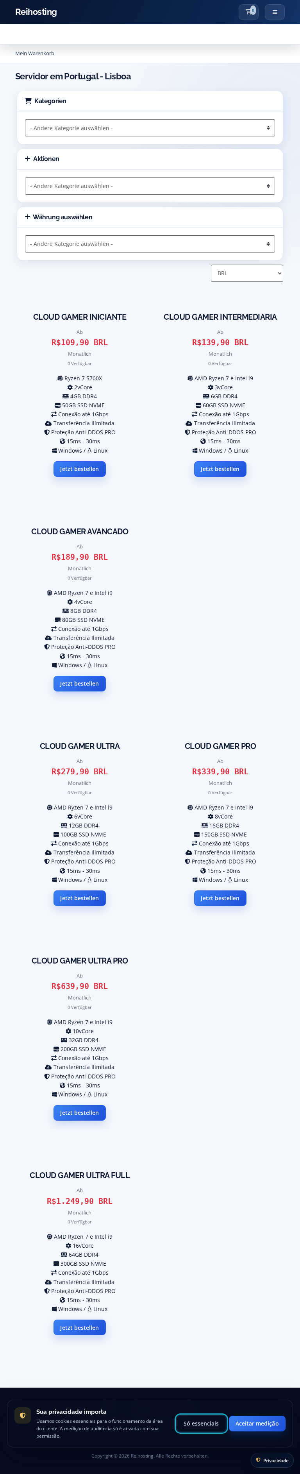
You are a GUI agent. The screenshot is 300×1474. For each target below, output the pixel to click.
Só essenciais (201, 1423)
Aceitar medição (257, 1423)
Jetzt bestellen (79, 469)
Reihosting (36, 12)
